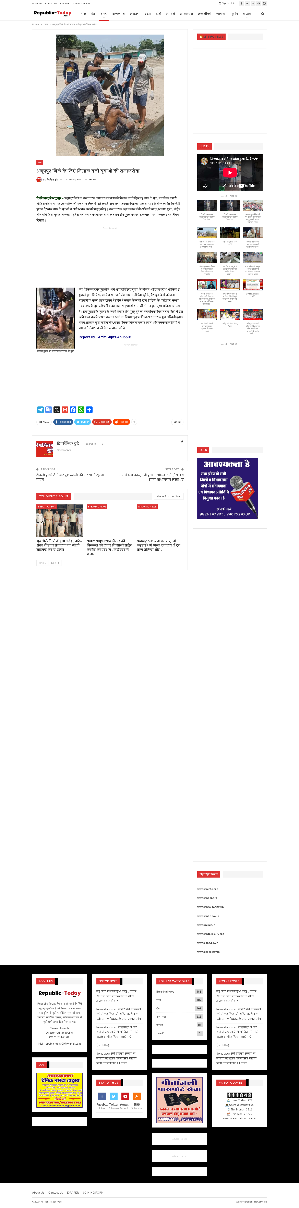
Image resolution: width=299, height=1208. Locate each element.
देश (93, 14)
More (247, 14)
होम (83, 14)
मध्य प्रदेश (161, 1016)
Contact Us (51, 3)
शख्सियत (186, 14)
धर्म (158, 14)
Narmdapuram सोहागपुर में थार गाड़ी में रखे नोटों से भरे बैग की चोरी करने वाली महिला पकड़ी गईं (117, 1032)
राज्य (103, 14)
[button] (233, 195)
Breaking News (47, 506)
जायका (221, 14)
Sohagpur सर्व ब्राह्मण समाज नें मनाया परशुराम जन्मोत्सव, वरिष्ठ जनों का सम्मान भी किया (116, 1058)
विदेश (147, 14)
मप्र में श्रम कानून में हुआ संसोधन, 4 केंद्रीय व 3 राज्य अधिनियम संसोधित (151, 477)
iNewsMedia (260, 1201)
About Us (37, 3)
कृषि (234, 14)
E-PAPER (65, 3)
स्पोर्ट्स (170, 14)
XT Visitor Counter (246, 1118)
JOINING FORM (81, 3)
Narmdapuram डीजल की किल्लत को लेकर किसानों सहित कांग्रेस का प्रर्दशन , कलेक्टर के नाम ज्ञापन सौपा (119, 1014)
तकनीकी (204, 14)
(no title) (102, 1045)
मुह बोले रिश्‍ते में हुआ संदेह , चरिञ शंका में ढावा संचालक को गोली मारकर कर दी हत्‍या (116, 996)
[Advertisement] (109, 258)
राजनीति (118, 14)
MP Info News (213, 37)
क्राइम (134, 14)
